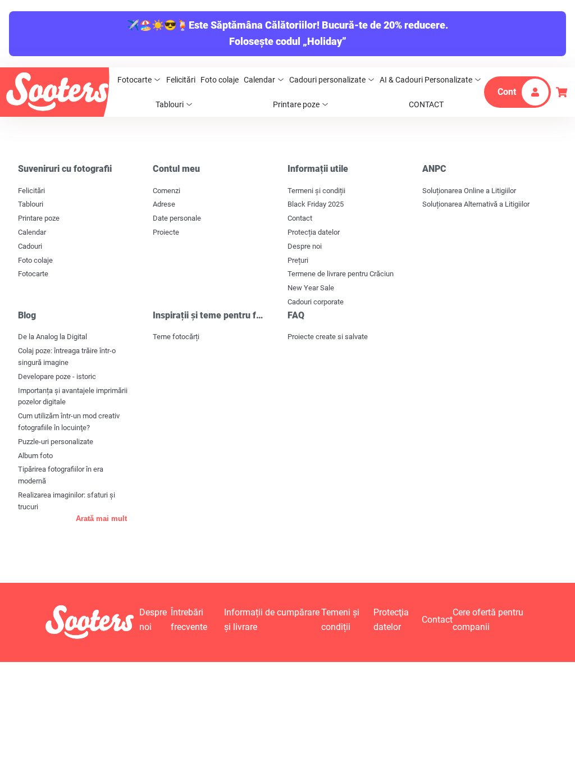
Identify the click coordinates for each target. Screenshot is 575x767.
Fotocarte (134, 79)
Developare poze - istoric (57, 376)
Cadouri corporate (316, 302)
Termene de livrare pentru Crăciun (341, 274)
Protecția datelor (314, 232)
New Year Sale (311, 288)
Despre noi (305, 246)
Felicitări (180, 79)
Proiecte (166, 232)
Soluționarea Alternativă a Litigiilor (476, 204)
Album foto (35, 455)
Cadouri (30, 246)
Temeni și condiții (340, 619)
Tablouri (170, 104)
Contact (300, 218)
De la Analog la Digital (52, 336)
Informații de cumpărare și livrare (272, 619)
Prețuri (298, 260)
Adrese (164, 204)
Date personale (177, 218)
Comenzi (166, 190)
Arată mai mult (101, 518)
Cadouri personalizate (327, 79)
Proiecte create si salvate (328, 336)
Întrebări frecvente (189, 619)
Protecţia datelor (391, 619)
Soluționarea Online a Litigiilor (469, 190)
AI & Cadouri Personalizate (426, 79)
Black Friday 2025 (316, 204)
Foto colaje (219, 79)
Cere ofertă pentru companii (488, 619)
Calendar (259, 79)
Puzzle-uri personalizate (55, 441)
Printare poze (296, 104)
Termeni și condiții (316, 190)
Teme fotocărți (176, 336)
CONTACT (426, 104)
